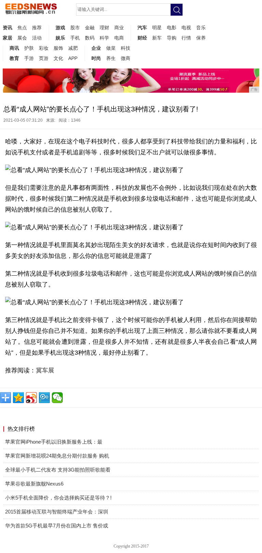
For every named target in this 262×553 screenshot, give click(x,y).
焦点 (22, 27)
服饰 (58, 48)
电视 (186, 27)
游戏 (60, 27)
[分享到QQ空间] (18, 397)
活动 (37, 38)
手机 (75, 38)
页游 (43, 58)
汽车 (142, 27)
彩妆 (43, 48)
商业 (119, 27)
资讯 (7, 27)
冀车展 (45, 370)
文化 (58, 58)
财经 (142, 38)
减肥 (73, 48)
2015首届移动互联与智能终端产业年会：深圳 (56, 511)
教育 (14, 58)
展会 (22, 38)
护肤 (29, 48)
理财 (104, 27)
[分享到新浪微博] (31, 397)
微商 (125, 58)
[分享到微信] (57, 397)
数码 (89, 38)
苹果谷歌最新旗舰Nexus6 (34, 484)
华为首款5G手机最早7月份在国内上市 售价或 (56, 525)
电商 (119, 38)
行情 (186, 38)
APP (72, 58)
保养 (201, 38)
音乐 (201, 27)
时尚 (96, 58)
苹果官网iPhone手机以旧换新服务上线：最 (53, 442)
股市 (75, 27)
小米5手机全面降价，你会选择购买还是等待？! (58, 498)
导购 (171, 38)
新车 (157, 38)
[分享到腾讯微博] (44, 397)
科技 (125, 48)
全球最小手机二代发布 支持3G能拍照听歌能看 (58, 470)
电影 (171, 27)
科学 (104, 38)
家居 (7, 38)
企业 (96, 48)
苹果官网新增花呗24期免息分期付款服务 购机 (57, 456)
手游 (29, 58)
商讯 (14, 48)
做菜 (111, 48)
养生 (111, 58)
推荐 (37, 27)
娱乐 (60, 38)
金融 (89, 27)
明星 (157, 27)
